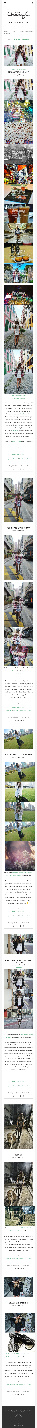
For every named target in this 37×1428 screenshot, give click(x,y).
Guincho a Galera (25, 414)
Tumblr (29, 459)
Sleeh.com (18, 673)
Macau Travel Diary (18, 72)
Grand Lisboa (16, 441)
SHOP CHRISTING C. (18, 454)
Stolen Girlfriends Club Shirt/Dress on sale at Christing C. (19, 1353)
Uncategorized (22, 69)
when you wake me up (18, 528)
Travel (12, 69)
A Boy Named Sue (25, 1227)
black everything (18, 1303)
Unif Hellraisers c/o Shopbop (14, 875)
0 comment (24, 466)
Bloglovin (9, 459)
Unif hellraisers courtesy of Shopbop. (14, 1356)
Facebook (22, 459)
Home (6, 31)
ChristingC (21, 75)
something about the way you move (18, 961)
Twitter (15, 459)
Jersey (18, 1155)
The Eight (15, 430)
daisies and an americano (18, 755)
